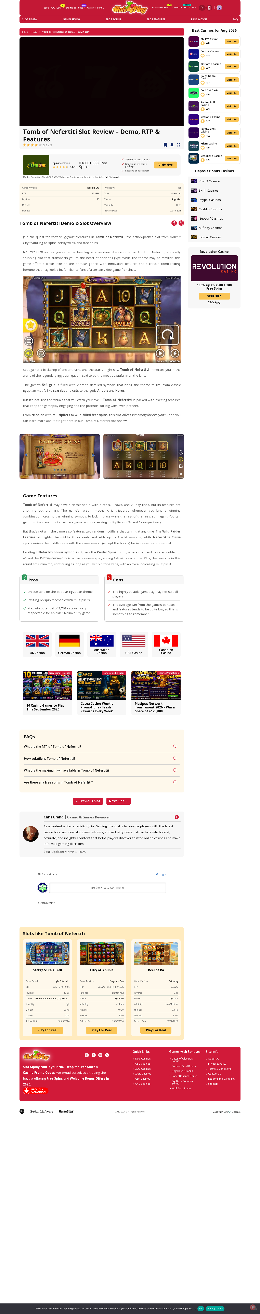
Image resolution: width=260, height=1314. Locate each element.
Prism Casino (208, 143)
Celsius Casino (209, 51)
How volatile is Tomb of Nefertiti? (49, 759)
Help (194, 7)
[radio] (24, 145)
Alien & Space (41, 998)
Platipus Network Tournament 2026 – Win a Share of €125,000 (155, 707)
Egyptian (176, 199)
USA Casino (133, 653)
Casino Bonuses (76, 7)
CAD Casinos (143, 1083)
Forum (100, 7)
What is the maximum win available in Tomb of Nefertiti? (66, 770)
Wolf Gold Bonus (181, 1088)
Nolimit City (93, 187)
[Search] (202, 8)
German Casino (69, 653)
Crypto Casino (181, 7)
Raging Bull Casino (207, 103)
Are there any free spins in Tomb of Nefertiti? (58, 782)
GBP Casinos (142, 1078)
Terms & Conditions (220, 1068)
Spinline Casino (61, 163)
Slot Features (156, 19)
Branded (53, 998)
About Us (213, 1058)
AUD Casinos (143, 1068)
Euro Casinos (143, 1058)
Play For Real (47, 1030)
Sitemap (213, 1083)
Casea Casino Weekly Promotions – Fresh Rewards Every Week (97, 707)
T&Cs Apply (214, 302)
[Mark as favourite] (172, 145)
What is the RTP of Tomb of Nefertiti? (52, 747)
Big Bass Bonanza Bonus (182, 1082)
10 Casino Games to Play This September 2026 (45, 707)
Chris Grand (54, 817)
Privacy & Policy (217, 1063)
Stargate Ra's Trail (47, 970)
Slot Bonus (113, 19)
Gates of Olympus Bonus (182, 1060)
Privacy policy (215, 1308)
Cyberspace (63, 998)
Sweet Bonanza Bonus (184, 1076)
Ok (200, 1308)
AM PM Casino (209, 39)
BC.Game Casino (210, 64)
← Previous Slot (88, 801)
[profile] (219, 7)
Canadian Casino (166, 651)
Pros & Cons (199, 19)
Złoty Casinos (143, 1073)
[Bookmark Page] (165, 145)
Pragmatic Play (116, 981)
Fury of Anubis (101, 970)
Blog (46, 7)
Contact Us (214, 1073)
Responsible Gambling (221, 1078)
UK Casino (37, 653)
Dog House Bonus (182, 1071)
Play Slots (57, 7)
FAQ (235, 19)
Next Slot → (118, 801)
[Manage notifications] (252, 1307)
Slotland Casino (210, 117)
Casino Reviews (161, 7)
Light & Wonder (62, 981)
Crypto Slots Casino (208, 130)
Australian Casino (101, 651)
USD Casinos (143, 1063)
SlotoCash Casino (211, 156)
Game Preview (71, 19)
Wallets (91, 7)
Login (162, 874)
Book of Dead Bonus (184, 1066)
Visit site (165, 165)
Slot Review (29, 19)
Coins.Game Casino (208, 77)
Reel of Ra (156, 970)
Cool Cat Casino (210, 90)
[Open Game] (178, 145)
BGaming (173, 981)
